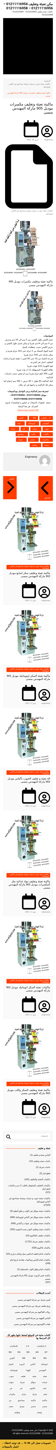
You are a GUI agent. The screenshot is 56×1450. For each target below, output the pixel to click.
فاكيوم (32, 1388)
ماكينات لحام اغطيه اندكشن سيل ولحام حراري (30, 1254)
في (24, 429)
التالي (11, 479)
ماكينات (46, 434)
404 (37, 1352)
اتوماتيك (44, 1364)
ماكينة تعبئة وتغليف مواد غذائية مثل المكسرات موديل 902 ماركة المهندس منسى (29, 884)
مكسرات (45, 439)
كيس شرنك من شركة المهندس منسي (34, 1300)
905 (34, 418)
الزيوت (22, 1364)
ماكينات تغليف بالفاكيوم (40, 1235)
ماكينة (33, 434)
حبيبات (34, 429)
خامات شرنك (44, 1167)
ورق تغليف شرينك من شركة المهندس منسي (31, 1306)
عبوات (11, 1382)
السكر (10, 1364)
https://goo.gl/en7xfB (28, 410)
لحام (45, 1394)
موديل (20, 439)
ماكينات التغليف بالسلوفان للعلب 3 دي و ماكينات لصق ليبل (29, 1187)
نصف (11, 1406)
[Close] (54, 1442)
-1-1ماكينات (41, 1346)
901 (19, 1352)
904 (34, 1358)
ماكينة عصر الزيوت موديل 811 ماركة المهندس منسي (30, 1277)
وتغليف (34, 445)
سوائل (33, 1382)
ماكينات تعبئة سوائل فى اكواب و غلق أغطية (31, 1211)
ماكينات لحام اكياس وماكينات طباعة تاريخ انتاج (30, 1260)
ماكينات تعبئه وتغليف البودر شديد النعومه (32, 1229)
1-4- (27, 1346)
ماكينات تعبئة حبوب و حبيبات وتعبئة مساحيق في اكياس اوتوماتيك (32, 212)
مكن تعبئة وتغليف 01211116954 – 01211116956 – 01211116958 (28, 6)
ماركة (13, 429)
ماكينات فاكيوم (43, 1248)
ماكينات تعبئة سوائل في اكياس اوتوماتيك (32, 1217)
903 (44, 1358)
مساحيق (21, 434)
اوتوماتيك (31, 423)
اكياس (21, 418)
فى (21, 1388)
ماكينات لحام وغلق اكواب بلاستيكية (35, 1269)
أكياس (12, 1358)
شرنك (22, 1382)
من (10, 1400)
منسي (33, 1406)
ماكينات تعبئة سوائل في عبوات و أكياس (33, 1223)
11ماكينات (46, 418)
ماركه (24, 1394)
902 (10, 1352)
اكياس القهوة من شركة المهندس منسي (33, 1318)
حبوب (47, 429)
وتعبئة (46, 445)
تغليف (23, 1376)
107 (45, 1352)
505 (28, 1352)
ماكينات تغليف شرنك (41, 1241)
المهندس (45, 423)
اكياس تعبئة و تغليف (41, 1155)
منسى (32, 439)
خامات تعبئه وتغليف (41, 1161)
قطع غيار (46, 1173)
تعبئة (19, 423)
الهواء (28, 1370)
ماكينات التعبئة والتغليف (40, 1179)
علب (44, 1388)
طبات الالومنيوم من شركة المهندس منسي (32, 1324)
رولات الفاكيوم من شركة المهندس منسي (32, 1312)
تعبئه (34, 1376)
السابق (47, 498)
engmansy (48, 140)
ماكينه (33, 1400)
